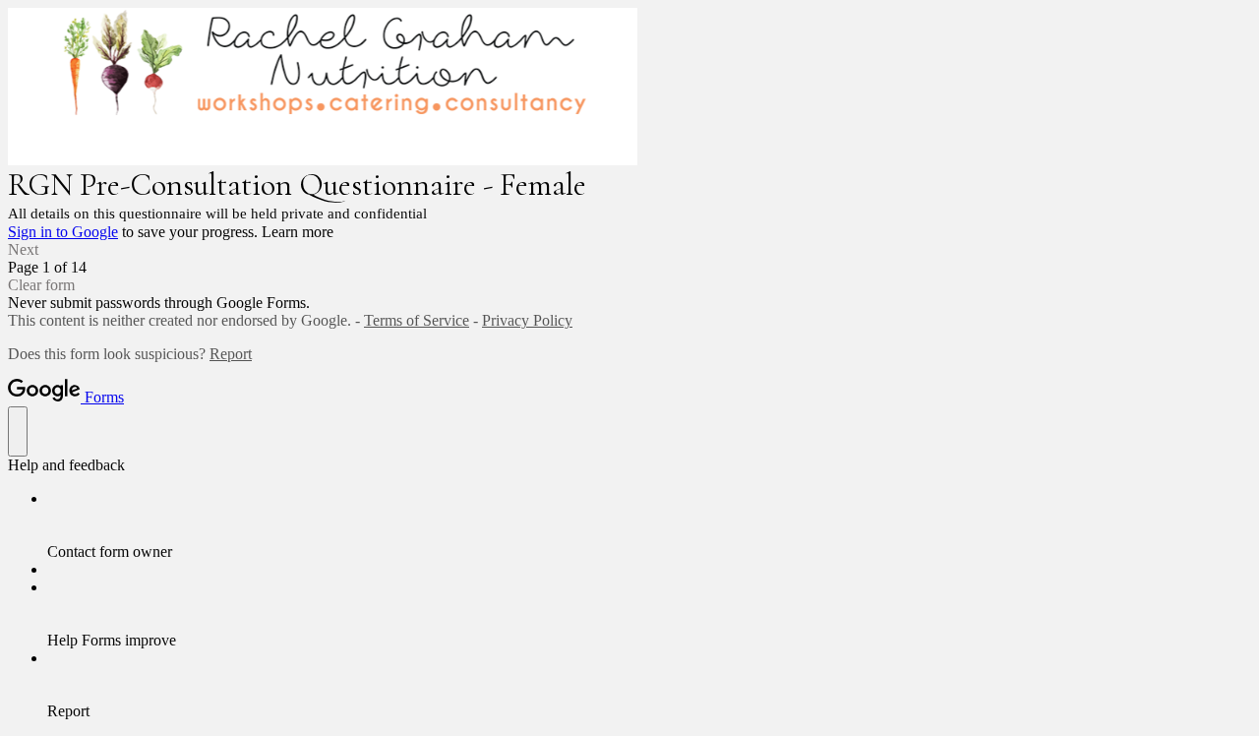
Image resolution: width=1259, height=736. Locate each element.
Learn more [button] (297, 231)
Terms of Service (416, 320)
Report (231, 353)
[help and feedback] (18, 431)
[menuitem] (649, 525)
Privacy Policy (527, 320)
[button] (629, 250)
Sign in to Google (63, 231)
